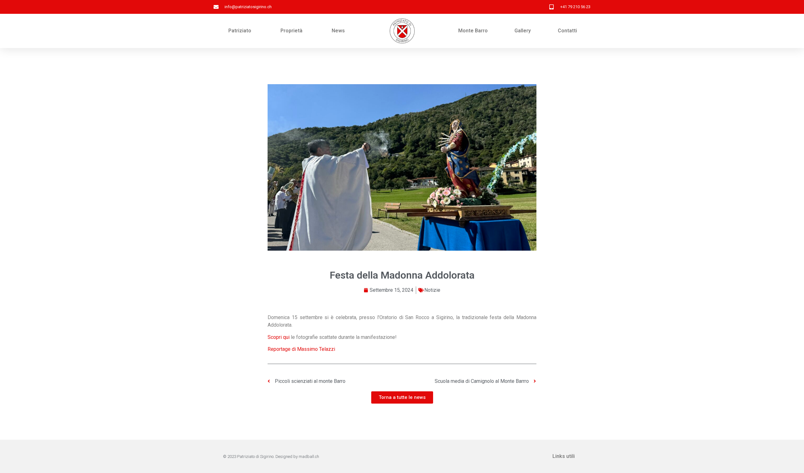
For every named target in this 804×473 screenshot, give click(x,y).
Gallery (522, 31)
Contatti (567, 31)
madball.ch (309, 456)
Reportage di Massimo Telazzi (301, 349)
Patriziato (239, 31)
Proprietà (291, 31)
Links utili (563, 456)
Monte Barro (473, 31)
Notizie (432, 290)
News (338, 31)
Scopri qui (279, 337)
